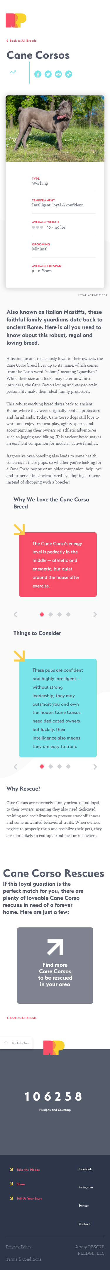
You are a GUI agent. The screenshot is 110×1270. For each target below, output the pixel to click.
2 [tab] (47, 617)
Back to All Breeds (23, 40)
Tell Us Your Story (29, 1198)
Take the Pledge (28, 1170)
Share (21, 1184)
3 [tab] (56, 617)
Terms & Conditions (23, 1259)
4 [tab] (65, 617)
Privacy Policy (18, 1247)
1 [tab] (39, 617)
